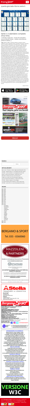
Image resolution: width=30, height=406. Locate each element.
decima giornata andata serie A (21, 51)
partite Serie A (19, 63)
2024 (5, 191)
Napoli (26, 59)
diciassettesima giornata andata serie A (17, 54)
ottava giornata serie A (5, 63)
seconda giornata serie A (6, 72)
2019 (5, 198)
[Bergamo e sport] (15, 234)
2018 (5, 199)
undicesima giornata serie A (21, 82)
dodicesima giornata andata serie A (22, 57)
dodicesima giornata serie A (20, 58)
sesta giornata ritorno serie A (21, 74)
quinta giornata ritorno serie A (6, 70)
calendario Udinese (22, 50)
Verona (2, 83)
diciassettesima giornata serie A (22, 55)
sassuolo (2, 71)
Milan (23, 59)
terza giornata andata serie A (21, 77)
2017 (5, 200)
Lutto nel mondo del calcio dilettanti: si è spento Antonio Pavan (12, 178)
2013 (5, 221)
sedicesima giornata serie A (20, 73)
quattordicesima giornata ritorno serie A (8, 67)
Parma (15, 63)
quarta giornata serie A (6, 66)
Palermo (11, 63)
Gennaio (6, 219)
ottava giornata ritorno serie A (21, 61)
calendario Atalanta (14, 42)
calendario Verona (4, 51)
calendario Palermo (8, 46)
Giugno (5, 213)
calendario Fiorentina (20, 43)
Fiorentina (3, 59)
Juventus (17, 59)
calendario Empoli (11, 43)
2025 (5, 190)
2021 (5, 195)
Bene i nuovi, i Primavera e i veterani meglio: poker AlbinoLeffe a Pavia (14, 170)
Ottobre (5, 208)
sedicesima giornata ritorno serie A (7, 73)
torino (22, 78)
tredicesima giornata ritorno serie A (17, 79)
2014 (5, 204)
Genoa (6, 59)
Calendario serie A (21, 47)
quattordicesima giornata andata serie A (18, 66)
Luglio (5, 212)
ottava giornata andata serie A (9, 61)
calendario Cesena (21, 42)
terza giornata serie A (16, 78)
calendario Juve (23, 44)
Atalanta (5, 42)
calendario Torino (14, 50)
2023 (5, 193)
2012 (5, 222)
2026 (5, 189)
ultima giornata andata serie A (16, 80)
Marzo (5, 217)
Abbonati (15, 138)
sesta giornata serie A (5, 75)
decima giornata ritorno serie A (7, 52)
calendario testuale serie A (17, 49)
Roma (23, 70)
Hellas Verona (11, 59)
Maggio (5, 214)
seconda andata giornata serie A (11, 71)
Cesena (10, 51)
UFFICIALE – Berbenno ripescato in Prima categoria (10, 180)
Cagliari (8, 42)
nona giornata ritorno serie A (17, 60)
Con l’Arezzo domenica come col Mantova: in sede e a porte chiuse (13, 181)
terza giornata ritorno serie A (6, 78)
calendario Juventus (5, 45)
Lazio (21, 59)
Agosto (5, 210)
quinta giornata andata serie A (21, 69)
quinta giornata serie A (17, 70)
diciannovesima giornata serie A (16, 53)
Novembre (6, 207)
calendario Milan (19, 45)
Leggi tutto (25, 85)
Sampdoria (27, 70)
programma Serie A (17, 64)
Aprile (5, 216)
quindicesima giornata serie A (9, 69)
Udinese (8, 80)
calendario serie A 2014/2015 (6, 49)
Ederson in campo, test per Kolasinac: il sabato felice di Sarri (12, 174)
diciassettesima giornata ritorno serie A (8, 55)
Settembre (6, 209)
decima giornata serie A (17, 52)
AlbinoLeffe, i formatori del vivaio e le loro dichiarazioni (11, 175)
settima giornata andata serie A (15, 75)
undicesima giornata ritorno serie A (8, 82)
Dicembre (6, 205)
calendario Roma (22, 46)
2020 (5, 196)
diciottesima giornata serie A (9, 57)
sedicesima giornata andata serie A (18, 72)
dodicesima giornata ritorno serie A (7, 58)
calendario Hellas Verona (9, 44)
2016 (5, 201)
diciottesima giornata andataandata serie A (9, 56)
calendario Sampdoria (5, 47)
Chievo (13, 51)
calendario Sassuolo (13, 47)
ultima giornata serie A (11, 81)
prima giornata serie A (9, 64)
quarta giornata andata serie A (11, 65)
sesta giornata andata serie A (10, 74)
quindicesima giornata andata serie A (9, 68)
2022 (5, 194)
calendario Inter (17, 44)
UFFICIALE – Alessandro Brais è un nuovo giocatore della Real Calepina (13, 171)
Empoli (27, 58)
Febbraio (6, 218)
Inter (15, 59)
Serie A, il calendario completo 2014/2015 (13, 35)
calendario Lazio (12, 45)
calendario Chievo (4, 43)
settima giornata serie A (11, 77)
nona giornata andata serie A (6, 60)
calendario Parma (15, 46)
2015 (5, 203)
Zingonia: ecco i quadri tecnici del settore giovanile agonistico (12, 177)
